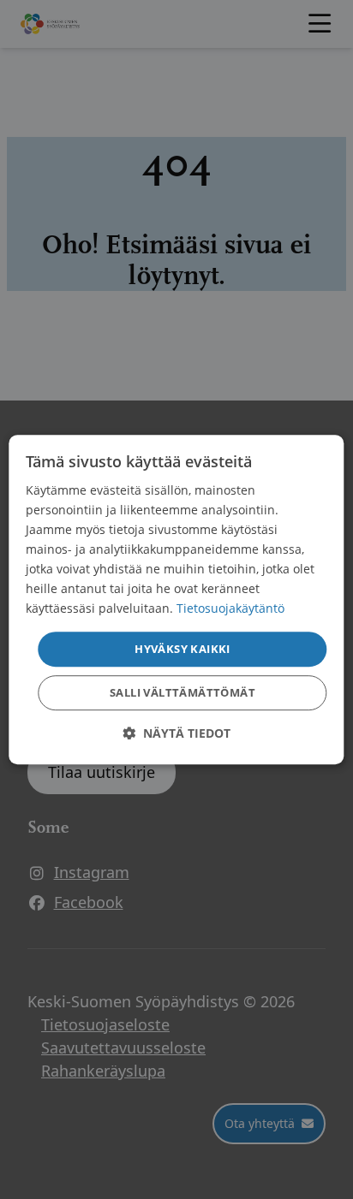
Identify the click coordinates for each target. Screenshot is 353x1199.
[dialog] (176, 600)
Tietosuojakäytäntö (230, 609)
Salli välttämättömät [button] (182, 692)
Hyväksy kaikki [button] (182, 648)
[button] (176, 733)
